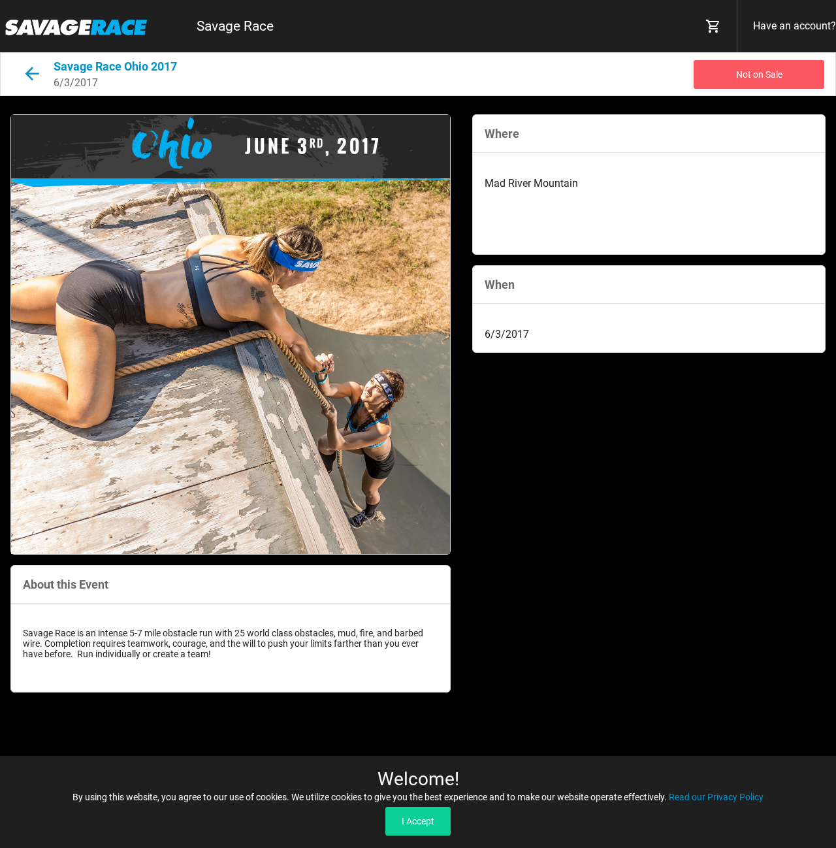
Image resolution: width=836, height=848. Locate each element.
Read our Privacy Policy (716, 797)
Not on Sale (759, 74)
